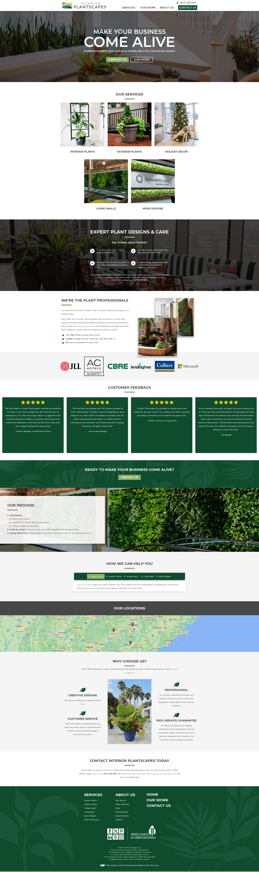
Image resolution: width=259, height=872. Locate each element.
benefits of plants (84, 326)
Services (128, 7)
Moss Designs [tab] (164, 576)
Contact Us (187, 7)
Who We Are (120, 800)
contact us (127, 280)
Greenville (130, 774)
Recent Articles (122, 816)
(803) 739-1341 (143, 854)
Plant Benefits (121, 812)
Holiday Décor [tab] (132, 576)
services (152, 277)
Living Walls (89, 812)
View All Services (91, 820)
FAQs (117, 808)
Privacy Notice (128, 859)
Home (152, 794)
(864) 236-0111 (144, 850)
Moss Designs (90, 816)
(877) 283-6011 (187, 2)
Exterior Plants (90, 804)
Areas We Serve (122, 804)
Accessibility (138, 859)
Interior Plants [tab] (96, 576)
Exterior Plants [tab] (115, 576)
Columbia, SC (157, 774)
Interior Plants (90, 800)
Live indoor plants (84, 585)
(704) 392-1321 (146, 852)
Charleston (141, 774)
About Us (166, 7)
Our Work (148, 7)
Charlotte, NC (170, 774)
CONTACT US (129, 477)
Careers (118, 820)
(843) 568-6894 (149, 857)
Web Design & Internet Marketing (120, 865)
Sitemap (146, 859)
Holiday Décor (90, 808)
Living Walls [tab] (148, 576)
